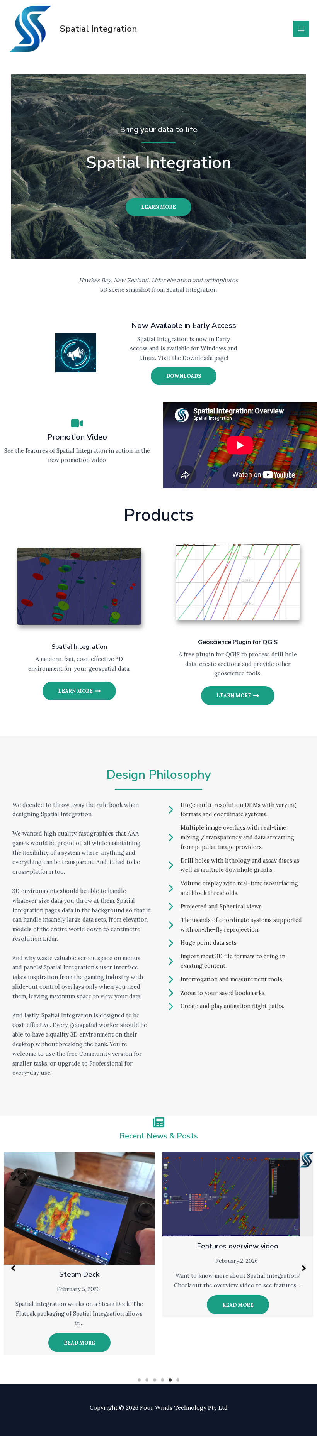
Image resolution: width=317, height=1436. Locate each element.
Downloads (183, 376)
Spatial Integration (98, 29)
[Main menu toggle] (301, 29)
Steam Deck (79, 1274)
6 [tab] (178, 1380)
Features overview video (237, 1246)
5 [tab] (170, 1380)
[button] (13, 1268)
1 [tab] (139, 1380)
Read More (79, 1343)
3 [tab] (154, 1380)
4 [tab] (162, 1380)
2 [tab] (147, 1380)
